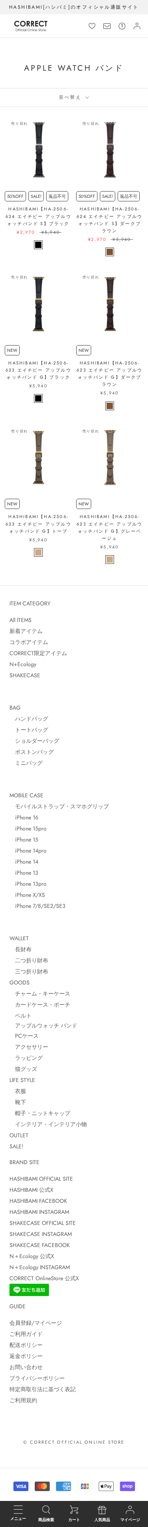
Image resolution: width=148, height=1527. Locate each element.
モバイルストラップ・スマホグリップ (59, 806)
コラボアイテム (28, 642)
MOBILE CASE (26, 795)
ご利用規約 (23, 1400)
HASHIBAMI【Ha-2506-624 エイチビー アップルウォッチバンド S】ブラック (38, 216)
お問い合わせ (26, 1367)
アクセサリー (28, 1047)
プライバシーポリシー (37, 1378)
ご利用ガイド (26, 1334)
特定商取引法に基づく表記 (42, 1389)
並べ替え (71, 97)
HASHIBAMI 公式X (31, 1190)
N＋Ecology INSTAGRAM (39, 1267)
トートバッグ (28, 730)
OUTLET (18, 1135)
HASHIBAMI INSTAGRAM (39, 1212)
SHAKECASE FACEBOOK (39, 1245)
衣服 (17, 1091)
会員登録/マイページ (35, 1323)
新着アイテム (26, 631)
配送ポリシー (26, 1345)
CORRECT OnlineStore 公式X (44, 1278)
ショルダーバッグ (34, 741)
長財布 (20, 949)
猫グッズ (23, 1069)
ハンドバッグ (28, 719)
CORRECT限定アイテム (38, 653)
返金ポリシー (26, 1356)
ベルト (20, 1016)
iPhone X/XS (27, 895)
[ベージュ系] (38, 552)
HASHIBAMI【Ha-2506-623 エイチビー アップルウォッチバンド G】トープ (38, 523)
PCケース (24, 1036)
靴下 (17, 1102)
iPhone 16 (23, 817)
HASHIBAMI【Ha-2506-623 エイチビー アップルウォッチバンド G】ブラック (38, 370)
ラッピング (26, 1058)
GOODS (19, 982)
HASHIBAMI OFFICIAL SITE (41, 1179)
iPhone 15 (23, 839)
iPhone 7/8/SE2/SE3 (37, 906)
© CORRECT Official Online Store (73, 1442)
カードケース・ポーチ (39, 1005)
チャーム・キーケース (39, 993)
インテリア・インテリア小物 (48, 1124)
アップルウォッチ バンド (43, 1025)
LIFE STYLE (22, 1080)
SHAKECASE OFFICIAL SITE (42, 1223)
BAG (15, 708)
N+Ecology (22, 664)
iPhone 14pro (28, 851)
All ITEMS (20, 620)
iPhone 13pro (28, 884)
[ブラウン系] (110, 252)
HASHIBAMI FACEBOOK (38, 1201)
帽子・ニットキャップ (39, 1113)
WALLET (19, 938)
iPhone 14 (23, 862)
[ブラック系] (38, 245)
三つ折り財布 (28, 971)
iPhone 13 (23, 873)
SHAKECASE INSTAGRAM (40, 1234)
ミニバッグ (26, 763)
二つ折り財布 (28, 960)
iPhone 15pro (28, 828)
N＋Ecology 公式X (31, 1256)
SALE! (16, 1146)
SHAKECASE (24, 675)
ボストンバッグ (31, 752)
